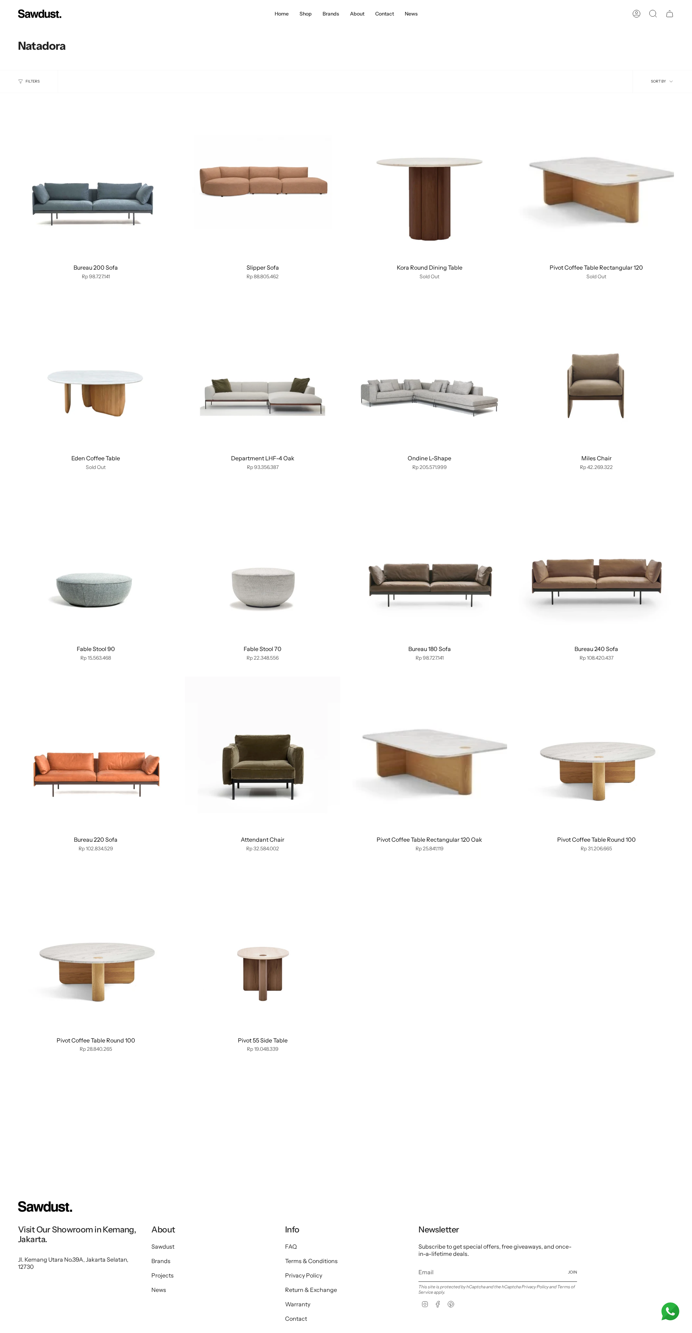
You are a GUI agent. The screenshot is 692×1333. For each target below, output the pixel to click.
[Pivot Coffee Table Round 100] (596, 754)
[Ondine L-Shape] (429, 373)
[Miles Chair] (596, 373)
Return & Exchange (311, 1289)
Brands (160, 1261)
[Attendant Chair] (262, 754)
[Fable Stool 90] (95, 563)
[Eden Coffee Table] (95, 373)
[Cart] (669, 14)
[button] (305, 13)
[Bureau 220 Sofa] (95, 754)
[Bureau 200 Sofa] (95, 182)
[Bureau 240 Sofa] (596, 563)
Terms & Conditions (311, 1261)
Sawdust (162, 1246)
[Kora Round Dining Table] (429, 182)
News (158, 1289)
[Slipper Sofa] (262, 182)
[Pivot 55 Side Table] (262, 955)
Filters (33, 81)
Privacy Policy (303, 1275)
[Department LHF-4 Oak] (262, 373)
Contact (296, 1318)
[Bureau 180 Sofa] (429, 563)
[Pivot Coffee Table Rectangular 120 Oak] (429, 754)
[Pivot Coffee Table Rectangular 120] (596, 182)
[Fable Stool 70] (262, 563)
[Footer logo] (45, 1206)
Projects (162, 1275)
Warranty (297, 1304)
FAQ (291, 1246)
